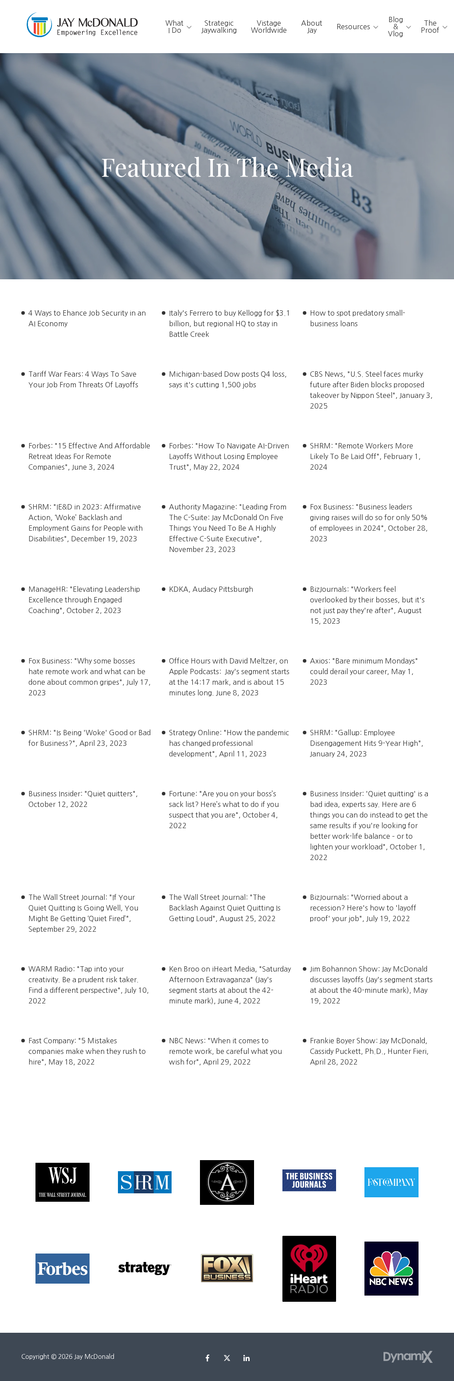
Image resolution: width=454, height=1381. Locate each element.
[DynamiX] (408, 1357)
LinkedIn (246, 1358)
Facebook (207, 1358)
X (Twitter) (227, 1358)
